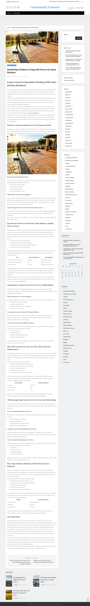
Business (67, 169)
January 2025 (68, 146)
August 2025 (68, 126)
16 (81, 272)
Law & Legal (68, 200)
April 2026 (68, 103)
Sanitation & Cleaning (70, 212)
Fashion (67, 174)
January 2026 (68, 112)
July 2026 (67, 94)
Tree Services (68, 229)
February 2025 (68, 143)
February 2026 (68, 109)
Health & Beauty (69, 189)
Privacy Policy (16, 13)
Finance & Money (69, 180)
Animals (67, 163)
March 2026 (68, 106)
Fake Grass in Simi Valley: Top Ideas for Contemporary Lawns (21, 593)
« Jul (63, 282)
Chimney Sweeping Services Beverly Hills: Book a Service (66, 1)
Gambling (67, 186)
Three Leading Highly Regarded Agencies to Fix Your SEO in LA (73, 68)
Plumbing (67, 206)
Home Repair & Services (71, 194)
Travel (66, 226)
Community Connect (45, 7)
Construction (68, 172)
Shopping (67, 217)
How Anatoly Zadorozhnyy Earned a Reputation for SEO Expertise (74, 55)
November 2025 (69, 117)
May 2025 (67, 134)
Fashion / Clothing (69, 177)
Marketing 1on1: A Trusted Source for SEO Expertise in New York (74, 60)
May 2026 (67, 100)
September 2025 (69, 123)
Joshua (10, 76)
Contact (9, 13)
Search (66, 34)
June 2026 (67, 97)
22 (78, 274)
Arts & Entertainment (70, 166)
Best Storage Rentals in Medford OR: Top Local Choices (19, 580)
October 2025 (68, 120)
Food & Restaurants (70, 183)
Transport (67, 223)
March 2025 (68, 140)
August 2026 (68, 92)
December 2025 (69, 114)
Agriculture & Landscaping (71, 160)
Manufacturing (68, 203)
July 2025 (67, 129)
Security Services (69, 214)
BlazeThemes (58, 604)
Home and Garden (11, 65)
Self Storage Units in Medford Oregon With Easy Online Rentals (48, 580)
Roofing (67, 209)
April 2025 (67, 137)
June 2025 (67, 131)
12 (69, 272)
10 (62, 272)
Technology (68, 220)
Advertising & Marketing (71, 157)
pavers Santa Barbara (33, 113)
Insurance (67, 197)
